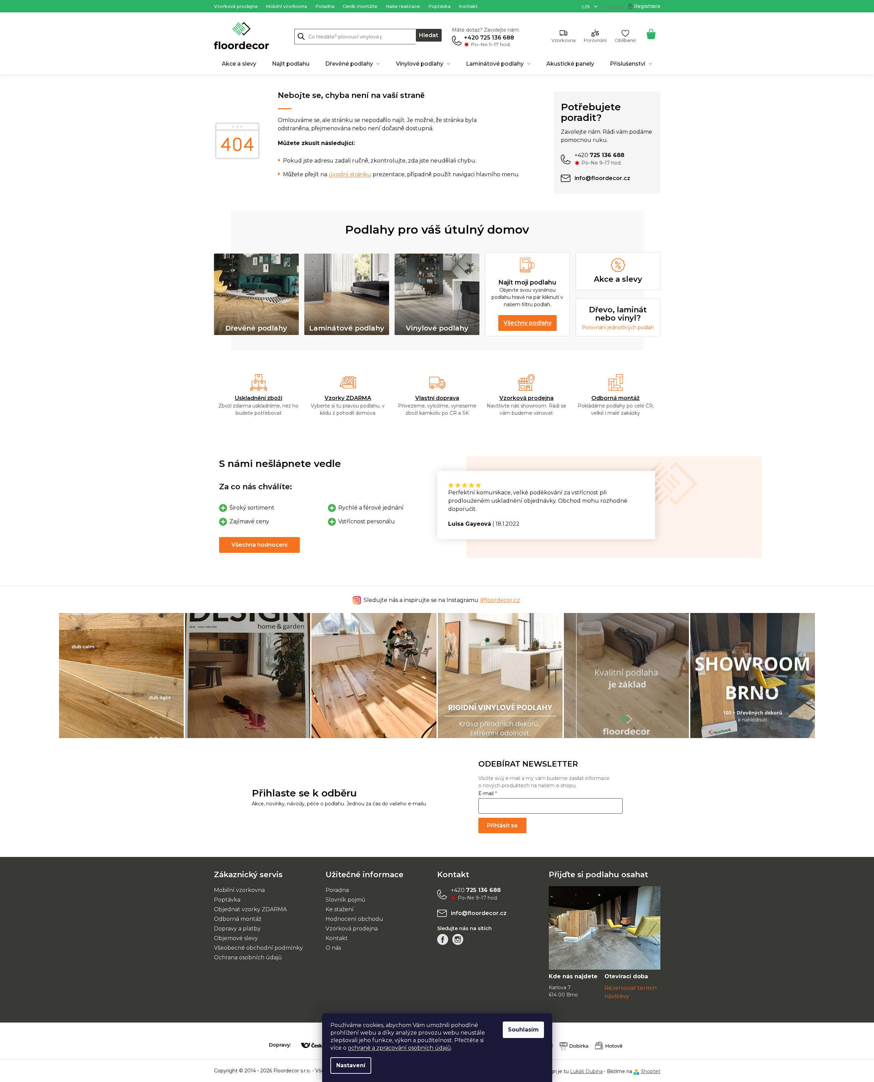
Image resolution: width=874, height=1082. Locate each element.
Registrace (647, 6)
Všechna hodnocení (259, 545)
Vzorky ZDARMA (348, 398)
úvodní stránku (350, 174)
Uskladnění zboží (258, 398)
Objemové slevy (236, 938)
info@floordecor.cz (479, 913)
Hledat (428, 35)
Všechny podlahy (527, 323)
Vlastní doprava (437, 398)
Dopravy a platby (237, 928)
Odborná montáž (615, 398)
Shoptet (650, 1071)
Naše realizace (403, 6)
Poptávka (439, 6)
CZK (586, 6)
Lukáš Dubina (586, 1071)
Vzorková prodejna (236, 6)
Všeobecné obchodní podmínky (258, 948)
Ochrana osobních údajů (248, 957)
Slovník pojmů (345, 899)
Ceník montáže (360, 6)
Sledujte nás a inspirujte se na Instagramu (442, 600)
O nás (333, 948)
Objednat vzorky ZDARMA (250, 909)
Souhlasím (523, 1029)
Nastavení (350, 1065)
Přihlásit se (502, 825)
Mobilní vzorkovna (286, 6)
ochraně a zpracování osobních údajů (399, 1048)
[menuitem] (239, 64)
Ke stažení (340, 909)
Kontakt (468, 6)
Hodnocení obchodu (354, 919)
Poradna (324, 6)
